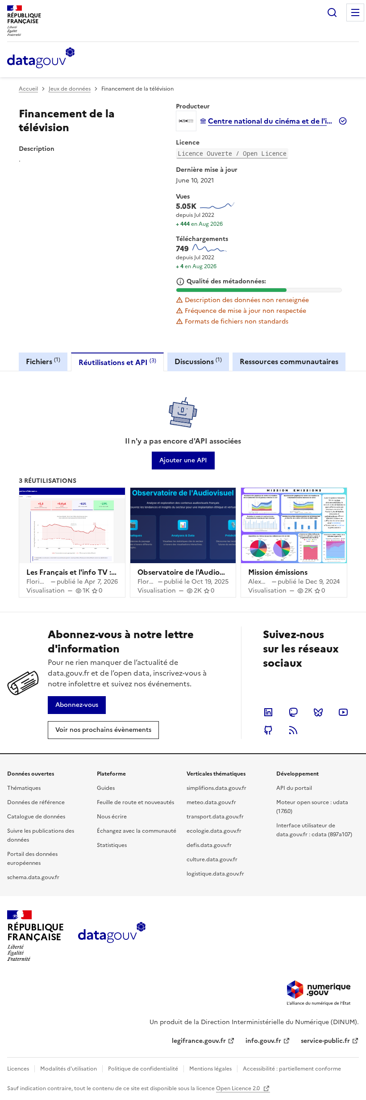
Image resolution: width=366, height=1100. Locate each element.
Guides (106, 788)
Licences (18, 1069)
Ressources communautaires (289, 361)
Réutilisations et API (117, 362)
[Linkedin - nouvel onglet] (268, 712)
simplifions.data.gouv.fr (216, 788)
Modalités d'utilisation (68, 1069)
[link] (183, 460)
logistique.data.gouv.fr (215, 874)
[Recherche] (332, 12)
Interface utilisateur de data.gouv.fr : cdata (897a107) (314, 830)
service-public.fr (325, 1041)
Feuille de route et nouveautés (135, 802)
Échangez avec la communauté (136, 831)
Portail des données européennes (32, 858)
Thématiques (24, 788)
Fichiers (43, 361)
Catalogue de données (36, 817)
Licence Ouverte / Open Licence (232, 153)
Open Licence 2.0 (238, 1088)
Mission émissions (278, 572)
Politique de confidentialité (143, 1069)
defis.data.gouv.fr (209, 845)
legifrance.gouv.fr (199, 1041)
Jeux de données (70, 89)
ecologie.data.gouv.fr (214, 831)
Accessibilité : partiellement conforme (292, 1069)
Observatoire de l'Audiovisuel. (189, 572)
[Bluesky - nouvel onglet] (318, 712)
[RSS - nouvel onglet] (293, 730)
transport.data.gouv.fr (215, 817)
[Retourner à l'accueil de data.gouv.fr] (41, 58)
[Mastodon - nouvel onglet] (293, 712)
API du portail (294, 788)
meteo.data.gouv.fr (211, 802)
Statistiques (112, 845)
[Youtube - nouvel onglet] (343, 712)
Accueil (28, 89)
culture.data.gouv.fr (212, 859)
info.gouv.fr (263, 1041)
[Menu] (355, 12)
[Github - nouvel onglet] (268, 730)
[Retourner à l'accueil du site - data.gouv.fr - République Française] (112, 935)
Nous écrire (112, 817)
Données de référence (36, 802)
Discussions (198, 361)
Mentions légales (210, 1069)
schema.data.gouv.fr (33, 877)
